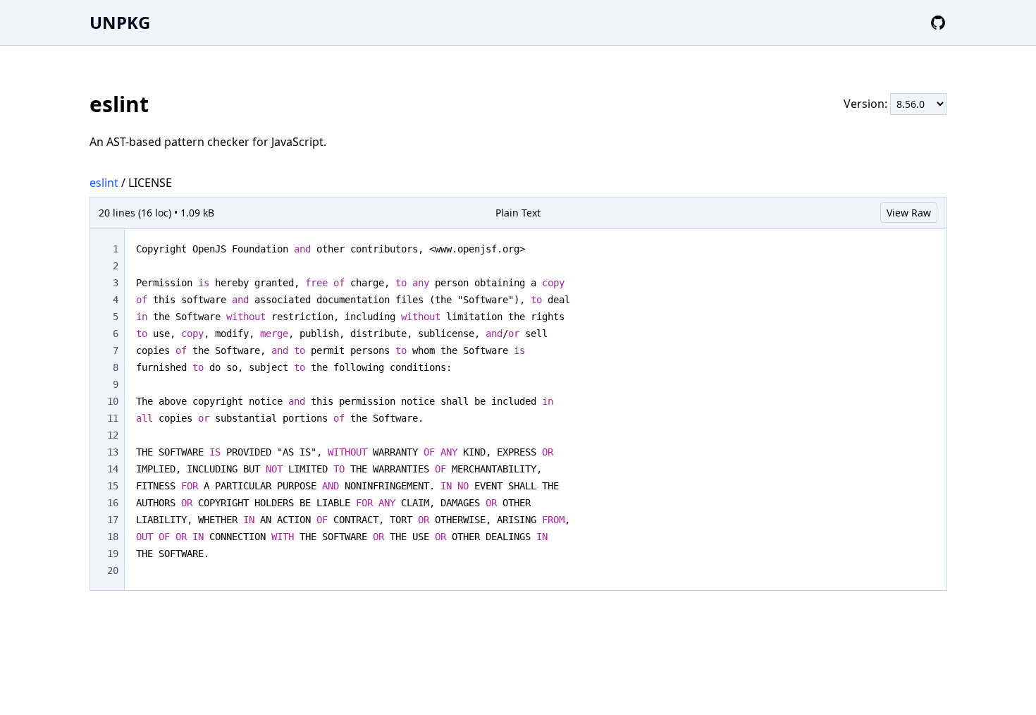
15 (112, 485)
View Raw (909, 212)
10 (112, 401)
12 (112, 435)
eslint (104, 182)
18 (112, 536)
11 (112, 418)
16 (112, 502)
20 (112, 570)
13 (112, 452)
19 (112, 553)
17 (112, 519)
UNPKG (120, 22)
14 (112, 469)
